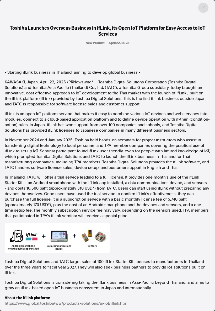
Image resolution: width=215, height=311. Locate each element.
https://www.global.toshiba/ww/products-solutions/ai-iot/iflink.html (66, 303)
